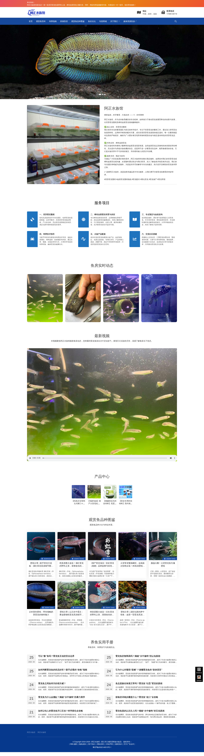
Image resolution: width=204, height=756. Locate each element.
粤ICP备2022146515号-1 (102, 747)
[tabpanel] (102, 62)
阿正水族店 (31, 732)
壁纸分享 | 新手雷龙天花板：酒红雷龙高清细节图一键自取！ (41, 565)
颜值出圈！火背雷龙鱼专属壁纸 (163, 564)
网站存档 (100, 744)
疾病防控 (64, 21)
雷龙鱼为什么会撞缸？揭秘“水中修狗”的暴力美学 (61, 697)
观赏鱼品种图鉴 (78, 21)
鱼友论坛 (92, 21)
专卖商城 (103, 21)
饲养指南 (53, 21)
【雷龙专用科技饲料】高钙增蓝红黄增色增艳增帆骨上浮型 (125, 504)
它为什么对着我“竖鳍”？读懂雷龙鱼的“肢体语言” (139, 669)
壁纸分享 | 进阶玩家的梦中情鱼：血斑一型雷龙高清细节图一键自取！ (132, 614)
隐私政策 (82, 744)
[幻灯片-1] (102, 62)
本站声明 (109, 744)
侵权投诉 (118, 744)
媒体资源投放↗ (130, 21)
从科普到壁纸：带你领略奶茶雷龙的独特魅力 (41, 613)
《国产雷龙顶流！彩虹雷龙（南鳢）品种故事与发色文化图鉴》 (102, 565)
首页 (31, 21)
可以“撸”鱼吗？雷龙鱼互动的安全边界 (56, 655)
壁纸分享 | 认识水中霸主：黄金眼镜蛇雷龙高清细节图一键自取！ (72, 614)
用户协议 (91, 744)
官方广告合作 (129, 744)
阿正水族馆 (42, 732)
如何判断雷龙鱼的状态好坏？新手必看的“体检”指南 (62, 669)
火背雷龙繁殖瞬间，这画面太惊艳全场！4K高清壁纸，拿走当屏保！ (132, 565)
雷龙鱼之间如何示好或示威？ (52, 683)
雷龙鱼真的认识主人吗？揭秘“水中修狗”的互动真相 (140, 710)
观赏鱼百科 (41, 21)
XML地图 (73, 744)
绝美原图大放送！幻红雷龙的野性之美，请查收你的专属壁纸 (102, 614)
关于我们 (114, 21)
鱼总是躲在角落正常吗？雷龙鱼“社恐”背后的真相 (139, 683)
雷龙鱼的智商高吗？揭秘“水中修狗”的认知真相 (138, 655)
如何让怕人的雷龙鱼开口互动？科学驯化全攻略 (60, 710)
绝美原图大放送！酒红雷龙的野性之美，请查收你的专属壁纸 (72, 565)
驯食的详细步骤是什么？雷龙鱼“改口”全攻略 (137, 697)
